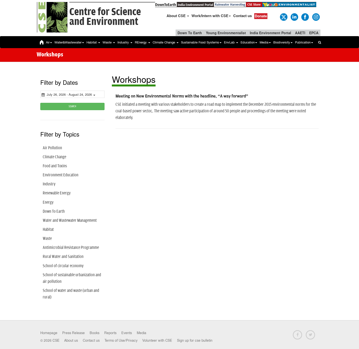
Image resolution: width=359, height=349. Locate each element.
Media (264, 42)
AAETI (300, 32)
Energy (48, 202)
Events (126, 333)
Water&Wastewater (68, 42)
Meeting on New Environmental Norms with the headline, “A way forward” (182, 96)
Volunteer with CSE (157, 340)
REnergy (141, 42)
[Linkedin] (294, 16)
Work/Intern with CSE (209, 15)
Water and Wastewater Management (70, 220)
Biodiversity (281, 42)
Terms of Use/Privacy (121, 340)
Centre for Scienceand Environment (105, 17)
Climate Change (164, 42)
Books (94, 333)
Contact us (242, 15)
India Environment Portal (270, 32)
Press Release (73, 333)
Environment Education (60, 175)
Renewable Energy (57, 193)
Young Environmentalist (226, 32)
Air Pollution (52, 148)
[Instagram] (315, 16)
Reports (110, 333)
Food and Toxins (55, 166)
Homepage (48, 333)
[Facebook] (304, 16)
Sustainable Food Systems (200, 42)
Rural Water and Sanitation (63, 256)
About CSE (177, 15)
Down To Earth (190, 32)
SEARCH (72, 106)
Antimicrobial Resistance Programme (71, 247)
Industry (123, 42)
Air (48, 42)
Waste (108, 42)
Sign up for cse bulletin (194, 340)
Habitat (92, 42)
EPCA (313, 32)
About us (71, 340)
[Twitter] (283, 16)
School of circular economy (63, 266)
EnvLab (230, 42)
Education (248, 42)
